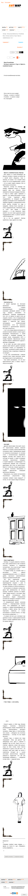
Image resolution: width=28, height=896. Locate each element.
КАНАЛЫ (12, 30)
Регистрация (7, 2)
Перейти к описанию (9, 856)
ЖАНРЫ (4, 27)
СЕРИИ (3, 30)
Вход (2, 2)
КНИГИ (19, 27)
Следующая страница (19, 856)
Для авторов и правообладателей (18, 886)
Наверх (24, 894)
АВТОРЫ (11, 27)
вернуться (5, 841)
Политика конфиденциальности (17, 887)
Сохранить (20, 42)
